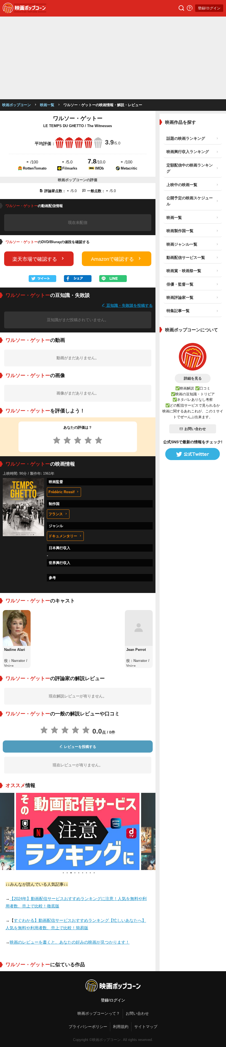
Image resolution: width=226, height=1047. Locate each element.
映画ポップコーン (16, 105)
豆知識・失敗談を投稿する (129, 305)
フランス (56, 514)
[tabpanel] (77, 831)
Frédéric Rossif (61, 492)
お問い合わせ (195, 429)
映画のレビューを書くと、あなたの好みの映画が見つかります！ (70, 942)
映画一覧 (47, 105)
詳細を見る (193, 378)
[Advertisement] (113, 57)
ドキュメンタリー (63, 536)
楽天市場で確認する (34, 259)
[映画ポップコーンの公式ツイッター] (192, 454)
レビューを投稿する (79, 747)
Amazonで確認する (112, 259)
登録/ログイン (209, 8)
